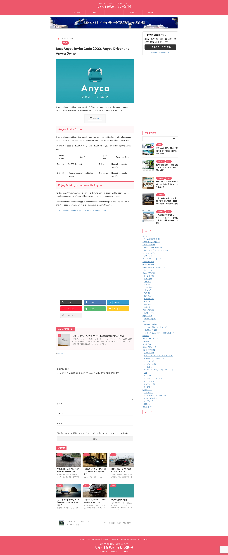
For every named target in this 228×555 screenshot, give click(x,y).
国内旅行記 (133, 12)
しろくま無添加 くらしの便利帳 (114, 6)
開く (98, 118)
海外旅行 (115, 539)
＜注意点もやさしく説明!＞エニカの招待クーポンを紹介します (95, 471)
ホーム (82, 539)
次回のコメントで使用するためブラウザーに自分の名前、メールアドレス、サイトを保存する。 (95, 433)
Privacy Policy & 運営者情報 (130, 539)
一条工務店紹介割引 (94, 539)
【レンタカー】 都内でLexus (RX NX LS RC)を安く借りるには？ (68, 502)
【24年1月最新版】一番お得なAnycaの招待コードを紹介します (81, 210)
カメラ (114, 12)
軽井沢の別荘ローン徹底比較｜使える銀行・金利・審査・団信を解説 (167, 167)
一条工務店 (76, 12)
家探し (95, 12)
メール (60, 413)
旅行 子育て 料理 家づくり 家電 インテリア (114, 544)
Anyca (60, 353)
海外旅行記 (152, 12)
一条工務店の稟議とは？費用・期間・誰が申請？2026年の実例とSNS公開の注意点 (167, 201)
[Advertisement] (76, 242)
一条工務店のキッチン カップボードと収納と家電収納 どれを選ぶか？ (167, 184)
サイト (59, 423)
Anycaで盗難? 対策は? (119, 500)
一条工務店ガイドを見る (160, 47)
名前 (59, 404)
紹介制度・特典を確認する (160, 52)
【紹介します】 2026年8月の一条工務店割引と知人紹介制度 (98, 336)
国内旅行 (106, 539)
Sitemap (145, 539)
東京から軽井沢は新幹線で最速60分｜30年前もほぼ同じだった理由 (167, 150)
